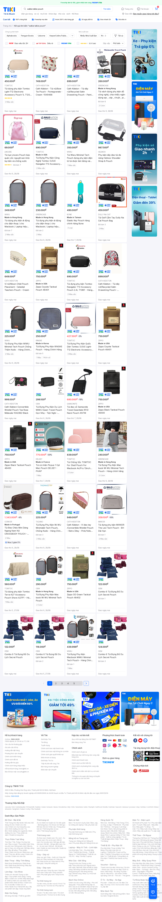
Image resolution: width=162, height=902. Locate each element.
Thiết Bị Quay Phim (145, 873)
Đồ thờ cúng (77, 873)
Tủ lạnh (139, 825)
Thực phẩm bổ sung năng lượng (147, 853)
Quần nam (51, 838)
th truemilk (30, 807)
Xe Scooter (120, 885)
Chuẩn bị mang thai (16, 835)
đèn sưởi (143, 883)
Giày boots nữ (45, 861)
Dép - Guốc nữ (52, 857)
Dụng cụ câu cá (143, 846)
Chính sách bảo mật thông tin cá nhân (54, 751)
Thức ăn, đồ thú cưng (16, 854)
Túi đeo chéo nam (49, 893)
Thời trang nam (43, 835)
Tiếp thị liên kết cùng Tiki (50, 764)
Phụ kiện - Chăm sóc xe (109, 883)
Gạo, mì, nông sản (16, 848)
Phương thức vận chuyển (14, 753)
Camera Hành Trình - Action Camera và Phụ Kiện (146, 867)
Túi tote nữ (50, 886)
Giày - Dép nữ (43, 854)
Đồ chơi (27, 823)
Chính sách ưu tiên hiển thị (81, 763)
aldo (85, 807)
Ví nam (39, 893)
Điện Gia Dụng (11, 893)
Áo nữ (39, 823)
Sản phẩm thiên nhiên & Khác (18, 882)
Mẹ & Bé (114, 831)
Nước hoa (13, 887)
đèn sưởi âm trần (143, 897)
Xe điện (122, 883)
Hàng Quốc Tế (107, 820)
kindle (105, 807)
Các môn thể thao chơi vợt (147, 849)
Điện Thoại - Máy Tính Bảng (17, 861)
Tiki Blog (44, 742)
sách (68, 14)
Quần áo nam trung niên (50, 848)
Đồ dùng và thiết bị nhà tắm (84, 869)
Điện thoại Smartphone (13, 863)
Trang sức (72, 841)
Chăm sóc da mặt (11, 875)
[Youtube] (140, 740)
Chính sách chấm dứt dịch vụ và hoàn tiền (85, 772)
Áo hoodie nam (47, 842)
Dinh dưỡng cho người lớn (18, 831)
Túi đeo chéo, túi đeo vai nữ (47, 884)
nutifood (99, 807)
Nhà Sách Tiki (107, 891)
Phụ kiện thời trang (77, 829)
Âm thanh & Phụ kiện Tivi (141, 823)
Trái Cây (8, 842)
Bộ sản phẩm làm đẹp (18, 888)
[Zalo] (145, 740)
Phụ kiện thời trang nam (82, 833)
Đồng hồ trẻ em (92, 843)
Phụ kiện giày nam (48, 875)
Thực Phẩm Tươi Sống (14, 839)
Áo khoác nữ (53, 825)
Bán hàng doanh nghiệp (49, 767)
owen (44, 807)
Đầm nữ (45, 823)
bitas (156, 807)
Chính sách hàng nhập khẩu (15, 766)
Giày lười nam (42, 870)
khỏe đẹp (53, 14)
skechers (79, 807)
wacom (118, 807)
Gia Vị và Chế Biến (79, 887)
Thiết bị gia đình (24, 896)
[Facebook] (135, 740)
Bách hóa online (111, 833)
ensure (49, 807)
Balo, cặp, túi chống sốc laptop (83, 824)
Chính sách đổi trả (11, 759)
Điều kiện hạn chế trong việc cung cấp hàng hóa (85, 756)
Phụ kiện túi (60, 886)
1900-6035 (15, 739)
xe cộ (36, 14)
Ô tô (113, 885)
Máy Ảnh (151, 876)
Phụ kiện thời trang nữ (76, 832)
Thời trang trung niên (48, 831)
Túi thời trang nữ (44, 881)
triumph (91, 807)
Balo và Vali (74, 820)
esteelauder (20, 807)
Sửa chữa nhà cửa (79, 865)
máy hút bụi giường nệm (146, 892)
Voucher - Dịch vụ (108, 865)
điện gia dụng (27, 14)
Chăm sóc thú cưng (76, 883)
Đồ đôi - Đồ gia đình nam (53, 844)
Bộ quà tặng (79, 893)
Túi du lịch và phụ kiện (81, 823)
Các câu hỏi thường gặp (13, 744)
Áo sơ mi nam (51, 840)
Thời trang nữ (43, 820)
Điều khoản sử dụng (48, 757)
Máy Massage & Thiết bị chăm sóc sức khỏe (19, 880)
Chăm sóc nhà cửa (18, 856)
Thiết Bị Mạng (81, 854)
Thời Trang (120, 823)
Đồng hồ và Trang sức (78, 838)
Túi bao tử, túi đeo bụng (56, 895)
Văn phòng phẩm (119, 894)
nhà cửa (61, 14)
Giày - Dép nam (44, 868)
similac (143, 807)
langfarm (16, 809)
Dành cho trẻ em (16, 852)
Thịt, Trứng (16, 842)
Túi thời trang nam (45, 890)
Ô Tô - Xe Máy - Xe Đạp (111, 880)
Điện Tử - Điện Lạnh (141, 820)
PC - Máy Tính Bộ (78, 856)
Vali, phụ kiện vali (91, 825)
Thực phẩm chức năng (17, 877)
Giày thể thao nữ (151, 852)
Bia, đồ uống (13, 850)
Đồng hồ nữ (81, 841)
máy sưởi (136, 883)
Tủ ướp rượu (155, 831)
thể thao (75, 14)
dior (13, 807)
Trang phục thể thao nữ (141, 838)
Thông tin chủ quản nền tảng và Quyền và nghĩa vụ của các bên (86, 777)
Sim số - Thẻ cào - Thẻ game (119, 876)
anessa (125, 807)
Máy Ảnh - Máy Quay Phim (144, 861)
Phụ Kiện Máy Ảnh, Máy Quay (143, 863)
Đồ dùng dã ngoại (147, 840)
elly (69, 807)
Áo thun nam (41, 838)
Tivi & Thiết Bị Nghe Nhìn (113, 838)
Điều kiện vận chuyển (48, 770)
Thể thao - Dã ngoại (111, 827)
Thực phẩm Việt (24, 844)
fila (32, 809)
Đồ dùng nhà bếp (11, 896)
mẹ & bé (43, 14)
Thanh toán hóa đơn (108, 867)
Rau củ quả (13, 844)
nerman (112, 807)
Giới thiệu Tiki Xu (47, 761)
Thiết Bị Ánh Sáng (146, 865)
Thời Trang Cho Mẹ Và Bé (14, 823)
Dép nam (48, 872)
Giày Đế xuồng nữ (51, 863)
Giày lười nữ (56, 861)
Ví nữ (60, 884)
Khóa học (119, 867)
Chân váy (52, 827)
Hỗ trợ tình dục (23, 887)
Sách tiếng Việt (106, 894)
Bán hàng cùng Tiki (79, 742)
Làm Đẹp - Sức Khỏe (14, 872)
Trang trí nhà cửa (75, 863)
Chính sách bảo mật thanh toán (52, 748)
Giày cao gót (41, 857)
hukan (23, 809)
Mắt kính (89, 832)
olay (137, 807)
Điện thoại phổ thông (16, 865)
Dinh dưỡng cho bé (16, 829)
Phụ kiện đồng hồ (79, 843)
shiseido (8, 809)
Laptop (89, 856)
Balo (70, 823)
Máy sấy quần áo (143, 831)
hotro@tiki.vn (24, 769)
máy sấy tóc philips (148, 885)
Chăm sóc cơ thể (16, 879)
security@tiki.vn (23, 772)
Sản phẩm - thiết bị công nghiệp (115, 836)
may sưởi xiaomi (144, 889)
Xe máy (107, 885)
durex (56, 807)
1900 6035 (15, 796)
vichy (28, 809)
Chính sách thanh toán (80, 760)
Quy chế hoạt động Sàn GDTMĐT (84, 739)
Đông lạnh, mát (20, 846)
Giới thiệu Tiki (46, 739)
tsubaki (37, 809)
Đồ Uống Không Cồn (81, 891)
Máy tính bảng (15, 867)
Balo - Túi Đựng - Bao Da (146, 869)
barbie (38, 807)
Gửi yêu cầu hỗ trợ (11, 747)
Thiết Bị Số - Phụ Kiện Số (111, 845)
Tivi (138, 829)
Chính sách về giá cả (79, 752)
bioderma (62, 807)
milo (73, 807)
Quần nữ (52, 823)
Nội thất (79, 867)
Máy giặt (140, 827)
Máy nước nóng (146, 829)
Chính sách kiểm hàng (13, 756)
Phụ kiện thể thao (147, 842)
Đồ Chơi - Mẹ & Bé (13, 820)
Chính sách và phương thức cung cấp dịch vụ (85, 767)
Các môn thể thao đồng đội (147, 848)
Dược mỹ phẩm (25, 889)
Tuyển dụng (45, 745)
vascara (8, 807)
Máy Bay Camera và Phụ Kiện (146, 875)
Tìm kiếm (107, 9)
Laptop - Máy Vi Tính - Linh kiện (83, 847)
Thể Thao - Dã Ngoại (142, 835)
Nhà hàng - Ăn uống (112, 871)
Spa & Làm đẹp (116, 869)
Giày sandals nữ (49, 859)
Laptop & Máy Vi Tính (118, 835)
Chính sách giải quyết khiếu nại (52, 754)
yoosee (132, 807)
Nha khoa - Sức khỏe (114, 873)
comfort (150, 807)
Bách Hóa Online (76, 880)
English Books (113, 896)
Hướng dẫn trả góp (12, 763)
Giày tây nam (52, 870)
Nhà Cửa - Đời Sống (77, 861)
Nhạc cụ (86, 873)
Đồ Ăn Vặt (76, 889)
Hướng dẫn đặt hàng (12, 750)
